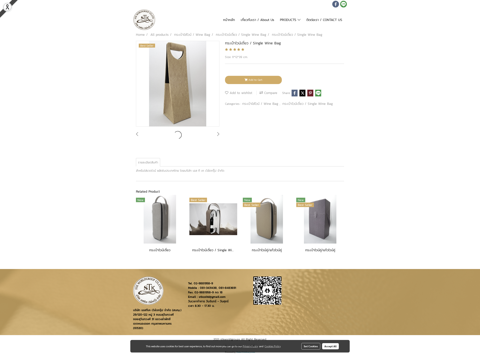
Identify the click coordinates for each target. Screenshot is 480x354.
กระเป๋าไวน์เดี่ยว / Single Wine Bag (307, 103)
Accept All (330, 346)
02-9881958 (202, 283)
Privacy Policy (250, 346)
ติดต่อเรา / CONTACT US (324, 19)
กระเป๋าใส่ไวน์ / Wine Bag (261, 103)
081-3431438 (208, 287)
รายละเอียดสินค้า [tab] (148, 162)
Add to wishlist (240, 92)
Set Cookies (311, 346)
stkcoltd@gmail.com (212, 296)
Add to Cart (255, 80)
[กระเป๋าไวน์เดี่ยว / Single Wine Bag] (177, 84)
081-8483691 (227, 287)
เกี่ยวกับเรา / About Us (257, 19)
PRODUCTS (289, 19)
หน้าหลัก (229, 19)
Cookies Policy (273, 346)
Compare (270, 92)
